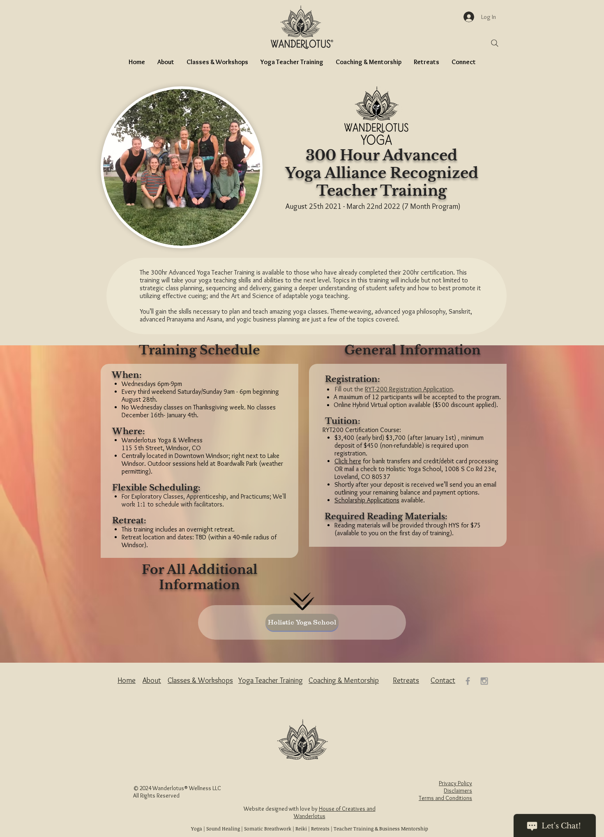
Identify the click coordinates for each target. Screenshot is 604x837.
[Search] (494, 43)
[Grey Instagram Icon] (484, 681)
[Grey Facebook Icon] (468, 681)
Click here (347, 461)
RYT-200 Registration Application (409, 389)
